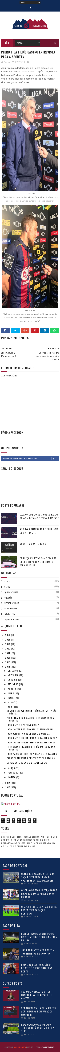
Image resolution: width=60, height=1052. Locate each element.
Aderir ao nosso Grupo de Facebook (20, 458)
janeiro (12, 777)
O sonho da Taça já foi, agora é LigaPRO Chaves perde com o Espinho (39, 893)
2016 (8, 787)
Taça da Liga (9, 614)
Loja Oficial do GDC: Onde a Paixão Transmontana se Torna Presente (39, 516)
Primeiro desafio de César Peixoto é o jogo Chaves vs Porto (37, 968)
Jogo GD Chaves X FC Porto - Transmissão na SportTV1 (37, 951)
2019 (8, 662)
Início (7, 43)
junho (11, 697)
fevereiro (13, 772)
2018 (8, 666)
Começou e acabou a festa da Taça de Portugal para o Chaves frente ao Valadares (37, 877)
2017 (8, 782)
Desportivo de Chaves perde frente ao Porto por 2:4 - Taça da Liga (39, 937)
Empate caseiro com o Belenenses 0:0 (27, 762)
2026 (8, 635)
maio (10, 702)
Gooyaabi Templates (47, 1047)
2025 (8, 639)
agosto (12, 688)
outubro (13, 679)
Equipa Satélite (11, 592)
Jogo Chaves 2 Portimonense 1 (23, 725)
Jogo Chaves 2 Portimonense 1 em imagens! (30, 729)
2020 (8, 657)
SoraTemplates (20, 1047)
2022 (8, 648)
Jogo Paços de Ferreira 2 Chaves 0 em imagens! (32, 753)
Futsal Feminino (11, 608)
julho (11, 693)
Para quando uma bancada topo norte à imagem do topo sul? (38, 1028)
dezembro (13, 670)
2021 (8, 653)
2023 (8, 644)
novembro (13, 675)
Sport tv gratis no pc (33, 543)
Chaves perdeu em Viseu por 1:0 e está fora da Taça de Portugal (39, 910)
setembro (13, 684)
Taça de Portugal (12, 619)
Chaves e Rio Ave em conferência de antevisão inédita (31, 712)
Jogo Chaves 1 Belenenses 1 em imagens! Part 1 (32, 742)
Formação (8, 598)
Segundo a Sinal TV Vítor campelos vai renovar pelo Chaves (36, 995)
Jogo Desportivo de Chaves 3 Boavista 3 (29, 733)
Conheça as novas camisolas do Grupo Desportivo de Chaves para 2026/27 (38, 561)
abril (11, 707)
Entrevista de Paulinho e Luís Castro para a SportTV (31, 748)
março (12, 768)
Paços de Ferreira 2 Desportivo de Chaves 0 (31, 758)
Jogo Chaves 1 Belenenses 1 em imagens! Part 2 (32, 738)
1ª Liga (7, 581)
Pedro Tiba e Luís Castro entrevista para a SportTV (30, 719)
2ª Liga (7, 587)
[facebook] (30, 7)
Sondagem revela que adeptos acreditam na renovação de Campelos (38, 1011)
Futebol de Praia (11, 603)
